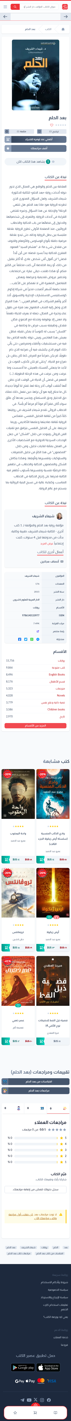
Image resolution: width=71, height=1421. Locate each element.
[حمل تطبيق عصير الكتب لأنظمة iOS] (48, 1367)
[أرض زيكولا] (53, 893)
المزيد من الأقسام (35, 725)
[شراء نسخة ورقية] (53, 859)
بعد (66, 1247)
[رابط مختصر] (23, 631)
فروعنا (64, 1345)
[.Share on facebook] (19, 639)
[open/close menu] (5, 7)
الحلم (55, 1247)
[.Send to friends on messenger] (37, 639)
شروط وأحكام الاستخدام (54, 1282)
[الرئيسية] (63, 29)
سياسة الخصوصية (58, 1290)
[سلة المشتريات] (35, 1412)
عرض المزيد (46, 543)
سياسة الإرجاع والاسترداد (54, 1297)
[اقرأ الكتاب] (49, 917)
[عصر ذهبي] (18, 981)
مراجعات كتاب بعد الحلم (19, 1253)
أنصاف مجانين (49, 561)
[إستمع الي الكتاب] (56, 917)
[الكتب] (55, 1412)
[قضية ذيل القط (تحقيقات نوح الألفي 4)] (53, 981)
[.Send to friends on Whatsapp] (31, 639)
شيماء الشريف (43, 516)
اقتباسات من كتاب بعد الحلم (49, 1253)
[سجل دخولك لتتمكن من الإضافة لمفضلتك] (52, 125)
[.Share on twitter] (25, 639)
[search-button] (15, 7)
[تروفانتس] (18, 893)
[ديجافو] (65, 16)
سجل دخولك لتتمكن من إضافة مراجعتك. (35, 1189)
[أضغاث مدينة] (5, 16)
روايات (36, 607)
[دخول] (15, 1412)
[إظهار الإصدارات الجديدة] (35, 1404)
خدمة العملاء (61, 1337)
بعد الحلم (11, 1247)
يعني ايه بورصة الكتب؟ (55, 1317)
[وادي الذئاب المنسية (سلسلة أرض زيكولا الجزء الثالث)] (53, 794)
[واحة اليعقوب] (18, 794)
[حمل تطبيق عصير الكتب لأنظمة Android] (23, 1367)
